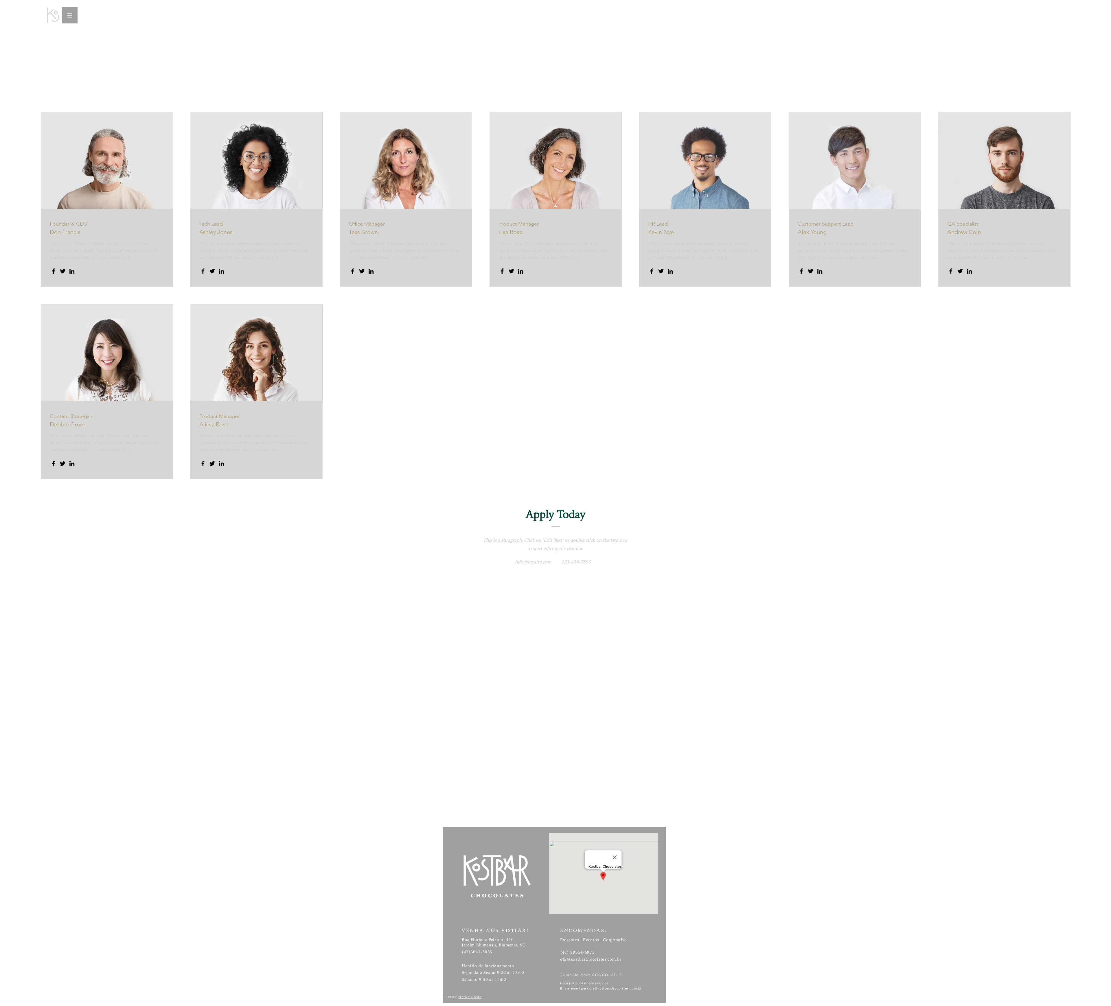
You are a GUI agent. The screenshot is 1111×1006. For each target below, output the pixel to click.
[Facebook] (53, 271)
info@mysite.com (533, 562)
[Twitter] (62, 271)
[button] (70, 15)
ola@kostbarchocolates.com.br (590, 959)
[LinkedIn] (72, 271)
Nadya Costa (469, 997)
